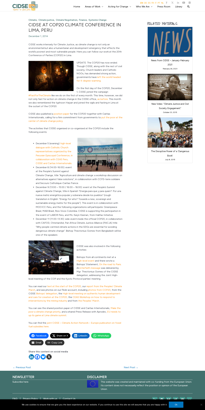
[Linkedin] (31, 356)
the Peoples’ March (88, 300)
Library (178, 6)
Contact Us (69, 398)
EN (141, 3)
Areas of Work (92, 6)
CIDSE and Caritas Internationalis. (54, 163)
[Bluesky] (43, 356)
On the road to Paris (110, 264)
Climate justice (46, 20)
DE (145, 3)
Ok (176, 404)
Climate (33, 20)
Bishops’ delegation (46, 293)
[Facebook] (37, 356)
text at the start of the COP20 (64, 286)
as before (102, 99)
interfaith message (90, 268)
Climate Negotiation (66, 20)
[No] (201, 404)
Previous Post (22, 367)
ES (149, 3)
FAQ (14, 398)
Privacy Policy (30, 398)
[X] (49, 356)
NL (162, 3)
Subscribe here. (20, 381)
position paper (61, 113)
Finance (83, 20)
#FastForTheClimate (40, 95)
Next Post (131, 367)
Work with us (50, 398)
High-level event (85, 260)
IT (156, 3)
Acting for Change (118, 6)
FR (153, 3)
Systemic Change (98, 20)
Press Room (163, 6)
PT (159, 3)
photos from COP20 (99, 289)
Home (76, 6)
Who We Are (142, 6)
